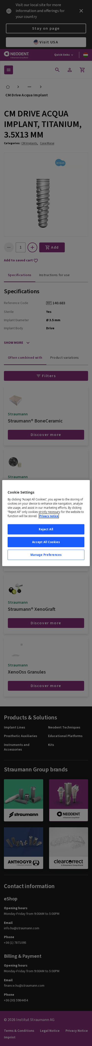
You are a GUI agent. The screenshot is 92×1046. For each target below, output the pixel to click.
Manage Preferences (46, 554)
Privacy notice (48, 516)
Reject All (46, 529)
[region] (46, 523)
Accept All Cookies (46, 542)
